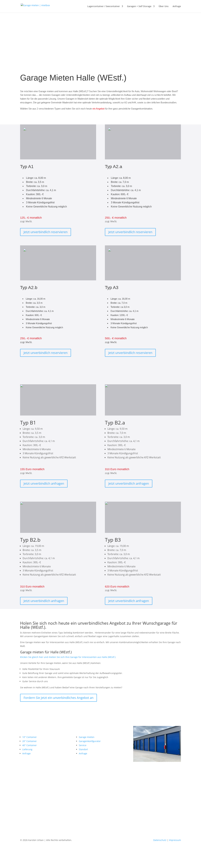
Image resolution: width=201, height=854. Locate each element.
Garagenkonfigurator (90, 741)
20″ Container (29, 741)
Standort (83, 749)
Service (82, 745)
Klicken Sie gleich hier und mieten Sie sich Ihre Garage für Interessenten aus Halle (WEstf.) (68, 657)
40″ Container (29, 745)
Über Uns (163, 6)
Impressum (175, 840)
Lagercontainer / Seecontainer (103, 6)
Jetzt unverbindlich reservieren (46, 232)
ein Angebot (98, 108)
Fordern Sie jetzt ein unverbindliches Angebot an (58, 698)
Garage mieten (86, 737)
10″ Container (29, 737)
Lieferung (27, 749)
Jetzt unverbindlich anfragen (44, 483)
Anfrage (177, 6)
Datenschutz (159, 840)
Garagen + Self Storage (139, 6)
